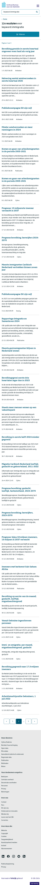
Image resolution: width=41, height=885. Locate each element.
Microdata (4, 751)
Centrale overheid (7, 779)
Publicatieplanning (7, 864)
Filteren (22, 34)
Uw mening (34, 883)
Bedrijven (4, 776)
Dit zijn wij (5, 808)
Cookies (4, 836)
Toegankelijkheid (7, 839)
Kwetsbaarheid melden (9, 842)
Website (4, 830)
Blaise (3, 766)
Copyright (4, 833)
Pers (2, 805)
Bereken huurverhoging (9, 745)
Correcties (4, 820)
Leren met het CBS (7, 817)
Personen (4, 785)
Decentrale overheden (9, 782)
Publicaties (5, 760)
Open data (4, 748)
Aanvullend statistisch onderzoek (12, 754)
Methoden (4, 763)
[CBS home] (11, 4)
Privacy (3, 789)
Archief (3, 845)
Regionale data (6, 757)
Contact (3, 802)
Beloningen (5, 792)
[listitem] (3, 856)
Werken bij (5, 814)
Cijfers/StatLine (6, 742)
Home (5, 19)
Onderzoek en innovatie (9, 811)
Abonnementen (6, 848)
